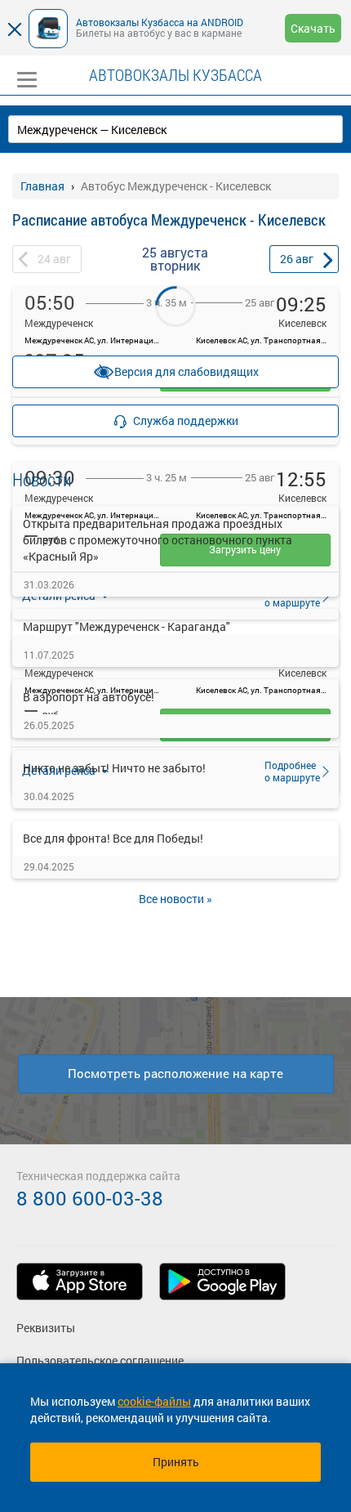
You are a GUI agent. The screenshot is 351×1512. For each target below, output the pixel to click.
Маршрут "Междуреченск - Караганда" (126, 626)
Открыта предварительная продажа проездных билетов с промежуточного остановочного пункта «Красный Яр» (157, 540)
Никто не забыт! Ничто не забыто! (114, 768)
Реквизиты (45, 1327)
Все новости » (175, 898)
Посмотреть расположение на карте (175, 1073)
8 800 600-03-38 (89, 1198)
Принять (176, 1462)
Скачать (313, 28)
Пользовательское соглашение (100, 1360)
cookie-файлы (154, 1401)
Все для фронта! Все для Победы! (113, 838)
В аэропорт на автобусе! (88, 697)
